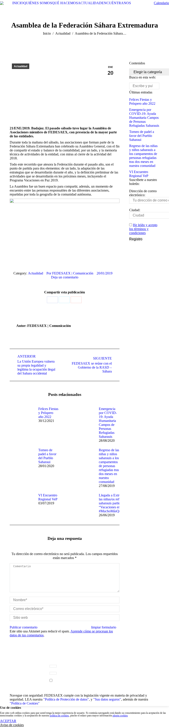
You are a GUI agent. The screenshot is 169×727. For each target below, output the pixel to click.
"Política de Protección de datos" (66, 699)
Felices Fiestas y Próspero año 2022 (48, 413)
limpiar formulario (103, 627)
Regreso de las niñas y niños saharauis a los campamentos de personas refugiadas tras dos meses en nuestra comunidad (109, 466)
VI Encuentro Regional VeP (47, 497)
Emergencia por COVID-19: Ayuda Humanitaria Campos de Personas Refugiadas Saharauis (108, 422)
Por (69, 273)
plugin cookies (120, 715)
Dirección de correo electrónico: (143, 193)
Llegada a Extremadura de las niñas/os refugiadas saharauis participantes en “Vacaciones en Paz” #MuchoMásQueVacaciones (118, 503)
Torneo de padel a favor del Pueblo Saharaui (47, 456)
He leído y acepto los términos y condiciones (143, 229)
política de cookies (59, 715)
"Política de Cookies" (25, 703)
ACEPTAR (8, 721)
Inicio (47, 33)
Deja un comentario (64, 277)
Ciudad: (134, 210)
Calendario (161, 3)
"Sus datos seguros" (107, 699)
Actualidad (62, 33)
